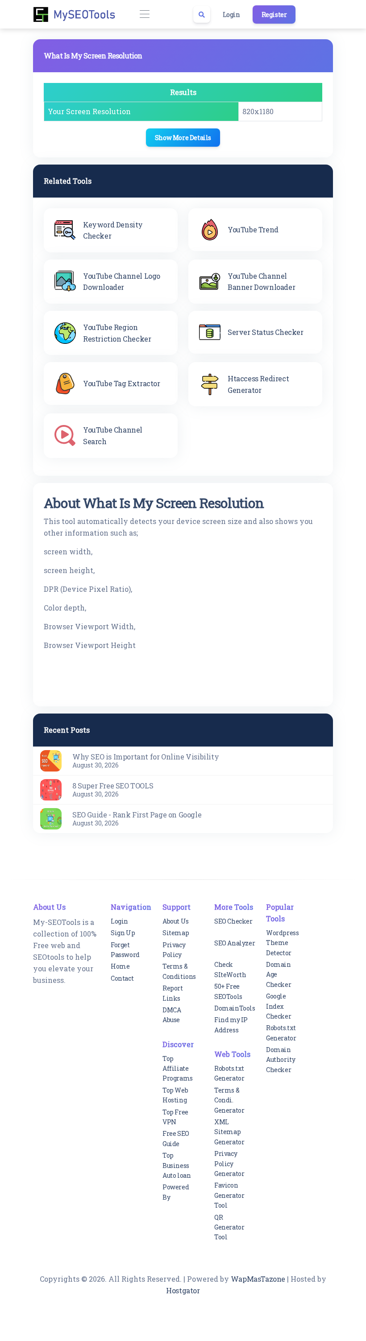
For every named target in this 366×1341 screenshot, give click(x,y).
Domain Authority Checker (280, 1059)
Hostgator (183, 1290)
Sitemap (175, 932)
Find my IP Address (231, 1024)
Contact (122, 978)
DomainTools (234, 1008)
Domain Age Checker (278, 974)
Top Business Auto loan (176, 1165)
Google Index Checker (278, 1006)
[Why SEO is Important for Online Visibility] (51, 759)
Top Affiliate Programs (177, 1068)
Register (274, 14)
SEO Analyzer (234, 943)
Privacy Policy (173, 950)
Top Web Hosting (175, 1095)
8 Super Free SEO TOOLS (112, 785)
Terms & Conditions (179, 971)
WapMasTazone (258, 1278)
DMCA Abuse (171, 1015)
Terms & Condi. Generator (229, 1100)
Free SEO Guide (175, 1138)
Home (120, 966)
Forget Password (125, 950)
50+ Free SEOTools (228, 991)
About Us (175, 921)
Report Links (172, 993)
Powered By (175, 1192)
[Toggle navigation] (144, 14)
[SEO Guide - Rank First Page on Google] (51, 817)
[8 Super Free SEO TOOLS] (51, 788)
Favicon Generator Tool (229, 1195)
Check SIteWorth (230, 969)
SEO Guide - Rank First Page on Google (136, 814)
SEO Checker (233, 921)
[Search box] (201, 14)
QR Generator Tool (229, 1227)
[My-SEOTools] (77, 14)
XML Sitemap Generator (229, 1132)
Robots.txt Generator (229, 1073)
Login (231, 14)
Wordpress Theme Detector (282, 942)
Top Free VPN (175, 1117)
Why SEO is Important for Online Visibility (145, 756)
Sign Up (123, 932)
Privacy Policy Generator (229, 1163)
